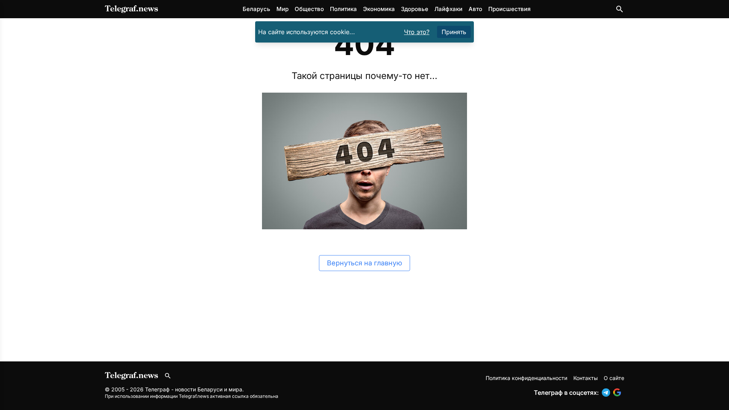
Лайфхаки (448, 9)
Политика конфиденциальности (526, 378)
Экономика (379, 9)
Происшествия (509, 9)
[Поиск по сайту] (619, 9)
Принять (454, 32)
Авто (475, 9)
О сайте (614, 378)
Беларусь (256, 9)
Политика (343, 9)
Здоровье (414, 9)
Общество (309, 9)
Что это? (416, 32)
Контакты (585, 378)
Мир (282, 9)
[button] (607, 392)
